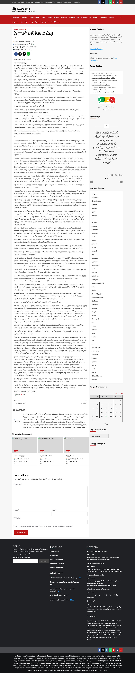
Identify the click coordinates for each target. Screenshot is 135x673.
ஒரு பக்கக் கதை (17, 22)
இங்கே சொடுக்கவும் (96, 49)
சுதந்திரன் (94, 261)
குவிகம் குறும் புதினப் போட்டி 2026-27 (103, 73)
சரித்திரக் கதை (74, 17)
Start (105, 178)
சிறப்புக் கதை (29, 22)
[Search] (121, 17)
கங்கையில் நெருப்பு (98, 575)
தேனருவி (94, 329)
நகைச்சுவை (103, 17)
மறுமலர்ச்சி (95, 354)
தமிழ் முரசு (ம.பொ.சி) (98, 283)
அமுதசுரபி (95, 194)
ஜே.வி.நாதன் (29, 41)
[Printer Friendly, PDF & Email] (20, 394)
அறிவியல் (24, 17)
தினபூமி (94, 311)
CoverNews (94, 670)
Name (16, 510)
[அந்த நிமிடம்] (76, 445)
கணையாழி (95, 229)
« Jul (106, 424)
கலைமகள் (95, 233)
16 (120, 408)
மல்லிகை (94, 358)
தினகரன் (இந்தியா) (97, 294)
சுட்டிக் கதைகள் (86, 17)
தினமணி (94, 308)
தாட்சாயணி (45, 459)
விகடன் (94, 372)
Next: (84, 402)
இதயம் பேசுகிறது (96, 201)
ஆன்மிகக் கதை (34, 17)
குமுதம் (94, 247)
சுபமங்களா (95, 269)
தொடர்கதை (39, 22)
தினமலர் (94, 315)
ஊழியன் (94, 222)
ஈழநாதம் (94, 215)
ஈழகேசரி (94, 208)
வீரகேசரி (94, 379)
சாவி (93, 254)
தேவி (93, 333)
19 (102, 412)
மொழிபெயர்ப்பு (56, 22)
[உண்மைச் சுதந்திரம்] (24, 445)
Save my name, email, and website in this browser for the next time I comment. (44, 526)
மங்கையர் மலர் (96, 347)
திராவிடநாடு (95, 319)
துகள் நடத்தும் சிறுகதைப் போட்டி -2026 (103, 78)
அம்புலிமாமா (95, 197)
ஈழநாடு (94, 211)
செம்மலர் (94, 272)
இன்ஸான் (94, 204)
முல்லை (94, 365)
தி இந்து (94, 290)
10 (92, 408)
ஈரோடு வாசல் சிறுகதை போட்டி (101, 85)
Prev (91, 182)
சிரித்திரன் (95, 258)
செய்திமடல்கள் (54, 555)
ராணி (93, 369)
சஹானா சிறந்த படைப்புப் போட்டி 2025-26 (104, 92)
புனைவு (112, 17)
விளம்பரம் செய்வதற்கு (56, 559)
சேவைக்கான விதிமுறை (57, 563)
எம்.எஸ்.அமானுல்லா (104, 589)
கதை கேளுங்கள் (54, 551)
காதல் (43, 17)
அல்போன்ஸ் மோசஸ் (22, 459)
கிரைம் (50, 17)
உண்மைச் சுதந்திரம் (20, 456)
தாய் (93, 286)
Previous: (20, 402)
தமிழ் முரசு (95, 279)
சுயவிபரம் (59, 2)
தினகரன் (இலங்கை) (97, 297)
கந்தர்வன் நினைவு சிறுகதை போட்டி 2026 (104, 75)
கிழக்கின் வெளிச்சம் (46, 456)
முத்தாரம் (94, 361)
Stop (107, 178)
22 (115, 412)
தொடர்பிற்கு (77, 2)
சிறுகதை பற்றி (39, 2)
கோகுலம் (94, 251)
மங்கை (94, 344)
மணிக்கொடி (95, 351)
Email (54, 510)
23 (120, 412)
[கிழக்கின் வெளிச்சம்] (50, 445)
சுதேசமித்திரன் (96, 265)
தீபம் (93, 322)
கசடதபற (94, 226)
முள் (94, 601)
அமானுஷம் (15, 17)
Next (121, 182)
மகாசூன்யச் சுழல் (99, 563)
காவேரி (94, 240)
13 (106, 408)
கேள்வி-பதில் (29, 2)
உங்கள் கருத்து (67, 2)
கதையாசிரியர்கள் (50, 2)
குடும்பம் (56, 17)
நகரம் (105, 551)
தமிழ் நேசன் (95, 276)
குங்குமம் (94, 244)
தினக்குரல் (95, 301)
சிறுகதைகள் (21, 8)
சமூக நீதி (64, 17)
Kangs (89, 575)
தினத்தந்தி (95, 304)
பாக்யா (94, 340)
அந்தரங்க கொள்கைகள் (56, 567)
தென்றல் (94, 326)
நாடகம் (47, 22)
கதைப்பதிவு (21, 2)
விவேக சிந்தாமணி (97, 376)
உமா (93, 219)
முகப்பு (14, 2)
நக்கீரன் (94, 336)
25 (97, 416)
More (80, 578)
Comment (18, 484)
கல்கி (93, 236)
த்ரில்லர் (95, 17)
